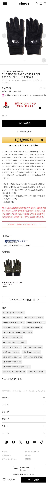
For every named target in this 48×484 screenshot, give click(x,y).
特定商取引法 (6, 455)
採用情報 (28, 459)
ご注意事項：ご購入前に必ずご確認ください (22, 225)
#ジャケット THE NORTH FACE (13, 313)
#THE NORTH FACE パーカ (12, 357)
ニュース (5, 433)
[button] (4, 35)
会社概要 (28, 455)
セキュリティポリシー (32, 452)
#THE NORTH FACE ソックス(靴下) (14, 342)
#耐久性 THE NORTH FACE (31, 352)
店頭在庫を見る (25, 132)
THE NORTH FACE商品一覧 (22, 299)
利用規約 (5, 452)
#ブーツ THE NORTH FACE (33, 357)
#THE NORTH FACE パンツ (12, 362)
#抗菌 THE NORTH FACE (11, 352)
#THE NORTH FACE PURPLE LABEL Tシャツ (17, 332)
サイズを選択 (24, 123)
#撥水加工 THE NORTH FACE (12, 337)
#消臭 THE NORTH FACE (36, 372)
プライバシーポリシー (9, 459)
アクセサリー (42, 391)
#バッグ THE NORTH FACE (34, 318)
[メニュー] (5, 3)
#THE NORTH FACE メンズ (36, 322)
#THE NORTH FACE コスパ (33, 347)
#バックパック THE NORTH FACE (14, 372)
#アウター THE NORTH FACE (32, 327)
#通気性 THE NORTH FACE (12, 347)
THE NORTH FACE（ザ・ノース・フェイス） (21, 391)
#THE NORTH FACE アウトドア (13, 322)
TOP (3, 391)
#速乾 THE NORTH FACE (11, 327)
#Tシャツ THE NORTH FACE (12, 318)
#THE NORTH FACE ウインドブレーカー (16, 367)
